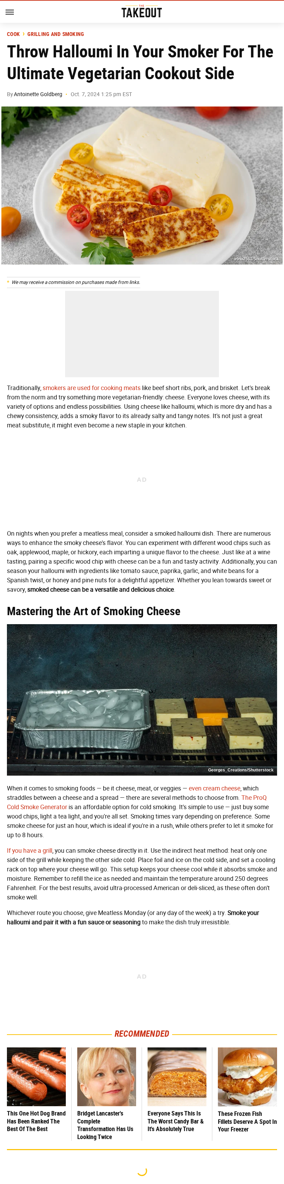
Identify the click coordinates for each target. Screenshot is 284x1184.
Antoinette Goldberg (38, 94)
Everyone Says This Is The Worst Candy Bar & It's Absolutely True (176, 1121)
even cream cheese (214, 788)
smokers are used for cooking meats (92, 388)
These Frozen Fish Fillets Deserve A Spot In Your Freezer (247, 1121)
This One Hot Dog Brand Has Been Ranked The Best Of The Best (36, 1121)
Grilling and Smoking (55, 34)
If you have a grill (29, 850)
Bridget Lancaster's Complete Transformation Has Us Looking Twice (105, 1125)
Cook (13, 34)
